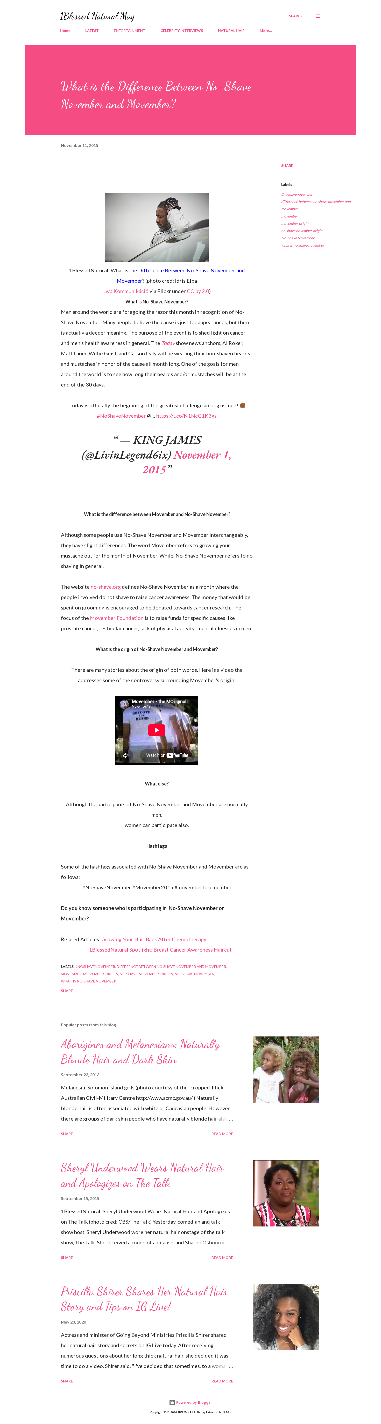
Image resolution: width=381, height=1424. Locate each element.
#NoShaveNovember (121, 415)
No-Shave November (297, 238)
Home (65, 30)
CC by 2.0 (198, 291)
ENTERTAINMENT (129, 30)
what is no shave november (302, 245)
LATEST (92, 30)
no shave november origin (301, 230)
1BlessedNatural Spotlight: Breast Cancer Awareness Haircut (160, 949)
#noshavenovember (297, 194)
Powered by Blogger (193, 1402)
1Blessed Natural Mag (97, 16)
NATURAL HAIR (231, 30)
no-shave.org (106, 587)
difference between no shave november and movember (316, 205)
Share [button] (287, 165)
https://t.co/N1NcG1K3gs (186, 415)
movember (289, 216)
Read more (222, 1133)
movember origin (294, 223)
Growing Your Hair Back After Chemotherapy (153, 939)
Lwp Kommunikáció (126, 291)
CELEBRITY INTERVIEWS (181, 30)
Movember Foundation (117, 618)
